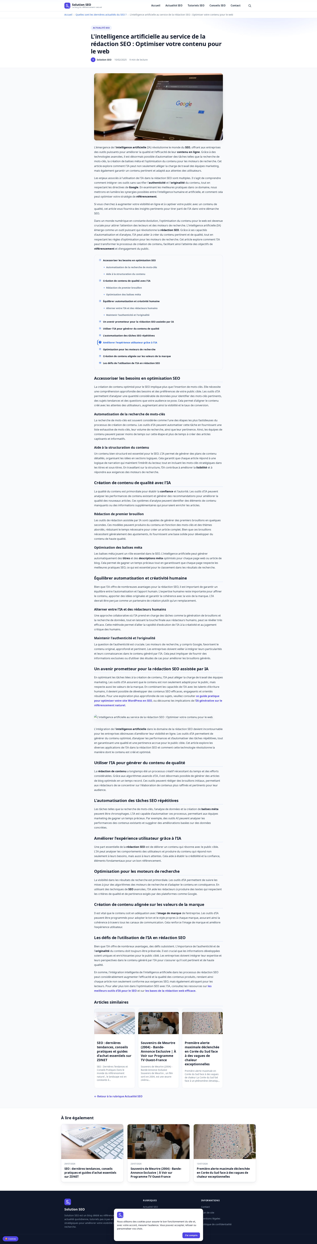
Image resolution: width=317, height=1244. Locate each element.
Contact (236, 5)
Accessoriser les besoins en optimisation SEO (129, 260)
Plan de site (207, 1212)
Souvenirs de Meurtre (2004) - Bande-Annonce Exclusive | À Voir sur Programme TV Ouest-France (158, 1051)
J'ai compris (191, 1235)
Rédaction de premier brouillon (124, 287)
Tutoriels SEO (196, 5)
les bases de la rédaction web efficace (170, 991)
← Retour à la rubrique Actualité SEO (118, 1096)
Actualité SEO (173, 5)
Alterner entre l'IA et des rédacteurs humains (132, 308)
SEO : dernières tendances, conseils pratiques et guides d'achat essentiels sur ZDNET (114, 1051)
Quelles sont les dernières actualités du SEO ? (101, 14)
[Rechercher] (250, 5)
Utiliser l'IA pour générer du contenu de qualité (131, 328)
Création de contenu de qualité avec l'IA (126, 280)
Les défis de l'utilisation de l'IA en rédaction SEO (131, 363)
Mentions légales (210, 1218)
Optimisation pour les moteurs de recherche (129, 349)
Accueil (155, 5)
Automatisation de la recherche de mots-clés (131, 267)
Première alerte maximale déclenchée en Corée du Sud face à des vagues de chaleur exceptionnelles (202, 1053)
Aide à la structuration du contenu (125, 274)
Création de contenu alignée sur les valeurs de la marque (137, 356)
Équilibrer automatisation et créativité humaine (131, 301)
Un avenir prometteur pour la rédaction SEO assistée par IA (138, 321)
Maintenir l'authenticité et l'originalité (127, 314)
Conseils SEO (218, 5)
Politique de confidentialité (216, 1224)
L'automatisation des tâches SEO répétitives (129, 335)
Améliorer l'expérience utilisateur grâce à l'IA (130, 342)
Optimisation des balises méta (123, 294)
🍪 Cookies (10, 1239)
